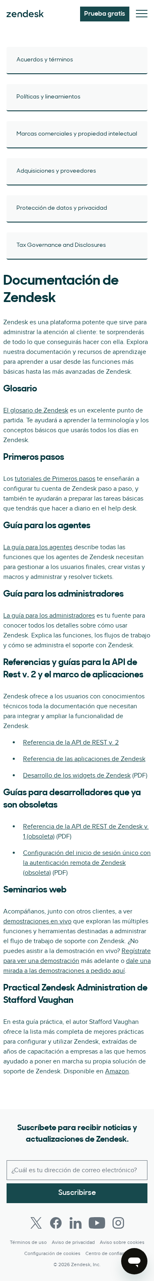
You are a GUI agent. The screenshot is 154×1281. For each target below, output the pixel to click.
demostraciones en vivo (37, 921)
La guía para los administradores (49, 615)
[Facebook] (55, 1222)
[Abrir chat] (134, 1261)
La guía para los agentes (37, 547)
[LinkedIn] (75, 1222)
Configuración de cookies (52, 1254)
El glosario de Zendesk (35, 410)
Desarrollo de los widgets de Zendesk (77, 775)
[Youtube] (97, 1222)
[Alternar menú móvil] (141, 14)
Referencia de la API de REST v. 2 (71, 742)
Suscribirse (77, 1193)
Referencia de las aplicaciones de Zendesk (84, 759)
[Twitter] (36, 1222)
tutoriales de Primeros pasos (55, 479)
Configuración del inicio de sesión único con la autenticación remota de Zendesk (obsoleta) (87, 863)
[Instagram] (118, 1222)
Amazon (117, 1071)
